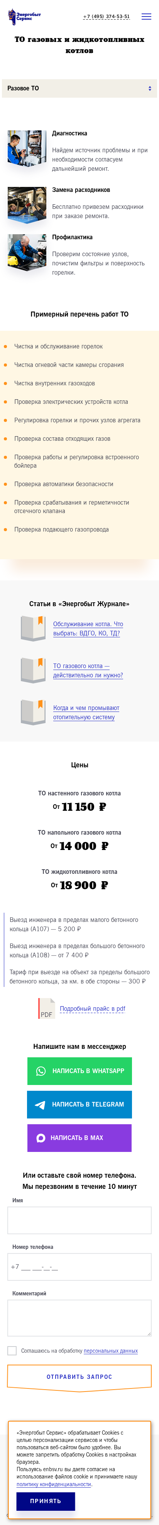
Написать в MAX (77, 1138)
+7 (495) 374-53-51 (106, 16)
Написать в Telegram (88, 1104)
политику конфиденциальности (54, 1484)
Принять (46, 1501)
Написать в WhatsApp (88, 1071)
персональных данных (111, 1351)
